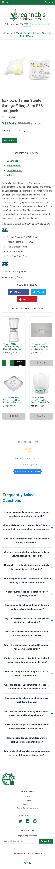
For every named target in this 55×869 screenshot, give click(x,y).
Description (21, 153)
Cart (51, 2)
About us (27, 800)
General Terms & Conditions (28, 808)
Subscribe (46, 841)
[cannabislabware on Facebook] (27, 821)
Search (27, 796)
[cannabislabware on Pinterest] (35, 821)
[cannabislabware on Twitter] (20, 821)
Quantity (6, 130)
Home (6, 33)
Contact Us (27, 804)
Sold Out (41, 362)
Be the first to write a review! (27, 471)
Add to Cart (20, 363)
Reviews (34, 153)
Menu (8, 2)
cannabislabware (35, 853)
